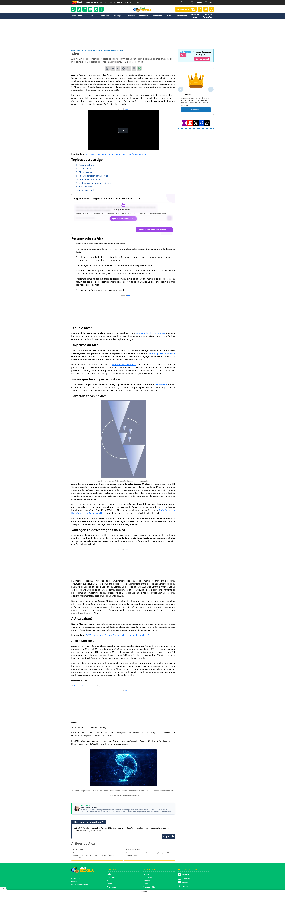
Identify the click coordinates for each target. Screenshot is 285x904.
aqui (126, 109)
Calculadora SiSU (148, 887)
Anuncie (74, 881)
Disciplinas (111, 877)
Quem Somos (76, 878)
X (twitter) (185, 886)
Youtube (185, 882)
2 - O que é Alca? (84, 168)
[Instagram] (84, 9)
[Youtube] (90, 9)
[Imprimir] (107, 68)
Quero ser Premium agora (123, 218)
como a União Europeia (124, 364)
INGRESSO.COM (92, 2)
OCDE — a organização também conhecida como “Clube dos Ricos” (117, 635)
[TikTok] (79, 9)
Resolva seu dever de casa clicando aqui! (154, 230)
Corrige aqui (147, 884)
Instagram (186, 878)
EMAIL (210, 2)
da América (161, 384)
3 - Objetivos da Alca (85, 172)
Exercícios (146, 874)
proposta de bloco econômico (150, 333)
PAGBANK (112, 2)
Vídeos (109, 884)
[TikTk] (207, 123)
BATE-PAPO (199, 2)
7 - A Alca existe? (84, 186)
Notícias (110, 880)
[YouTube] (190, 123)
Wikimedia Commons (82, 686)
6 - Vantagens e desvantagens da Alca (94, 183)
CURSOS (120, 2)
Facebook (185, 874)
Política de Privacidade (79, 885)
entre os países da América (161, 353)
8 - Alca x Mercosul (85, 190)
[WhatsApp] (73, 9)
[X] (96, 9)
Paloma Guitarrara (89, 807)
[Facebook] (201, 123)
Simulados (146, 880)
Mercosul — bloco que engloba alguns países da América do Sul (116, 154)
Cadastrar (110, 874)
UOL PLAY (128, 2)
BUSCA (186, 2)
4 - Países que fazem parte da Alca (92, 175)
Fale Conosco (112, 887)
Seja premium (183, 9)
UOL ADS (137, 2)
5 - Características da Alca (88, 179)
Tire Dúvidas (147, 877)
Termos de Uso (76, 888)
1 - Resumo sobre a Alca (87, 165)
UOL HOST (103, 2)
